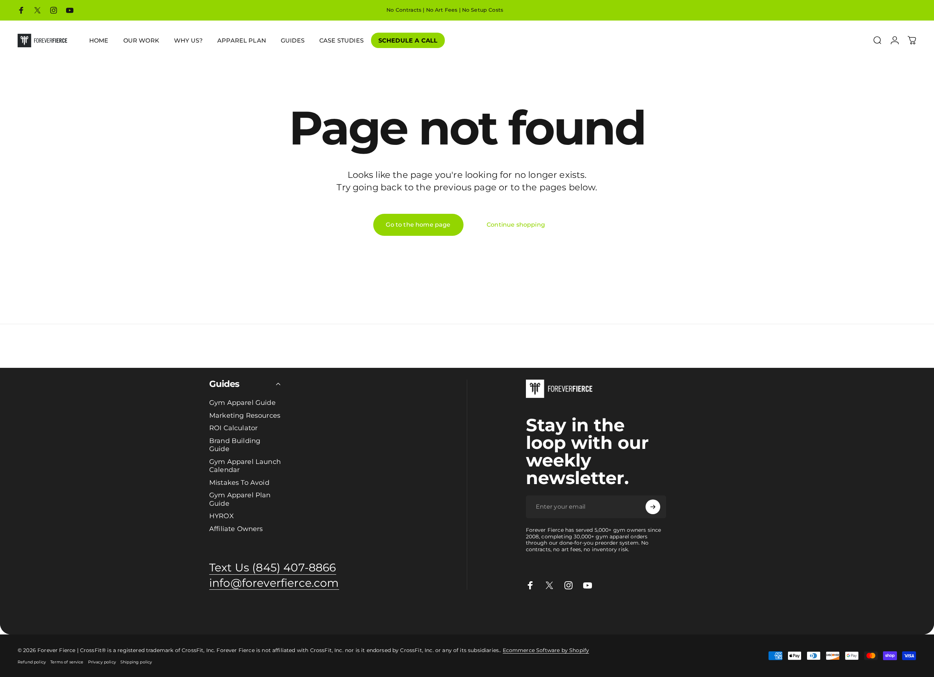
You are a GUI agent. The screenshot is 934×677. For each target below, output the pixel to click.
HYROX (221, 516)
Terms (564, 613)
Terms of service (67, 662)
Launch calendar (177, 613)
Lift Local (442, 613)
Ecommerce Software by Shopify (546, 650)
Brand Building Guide (234, 445)
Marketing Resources (244, 415)
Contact (510, 613)
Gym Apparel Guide (242, 403)
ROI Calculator (233, 428)
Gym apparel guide (25, 613)
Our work (310, 613)
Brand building (136, 613)
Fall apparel (415, 613)
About (529, 613)
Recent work (339, 613)
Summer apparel (378, 613)
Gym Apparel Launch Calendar (245, 466)
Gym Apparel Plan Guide (240, 499)
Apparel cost (66, 613)
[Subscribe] (653, 506)
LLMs (579, 613)
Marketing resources (271, 613)
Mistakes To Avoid (239, 483)
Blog (493, 613)
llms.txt (596, 613)
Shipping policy (136, 662)
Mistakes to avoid (221, 613)
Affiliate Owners (236, 529)
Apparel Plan (100, 613)
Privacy (546, 613)
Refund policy (32, 662)
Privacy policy (102, 662)
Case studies (471, 613)
